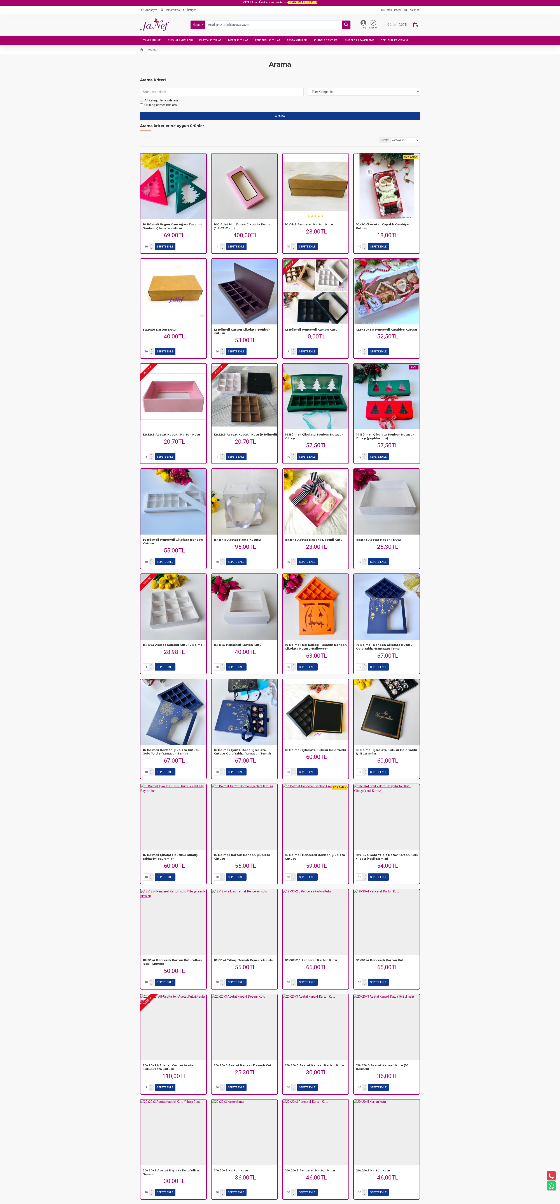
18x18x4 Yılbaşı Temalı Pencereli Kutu (243, 960)
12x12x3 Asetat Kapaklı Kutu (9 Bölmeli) (245, 434)
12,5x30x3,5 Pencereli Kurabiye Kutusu (386, 329)
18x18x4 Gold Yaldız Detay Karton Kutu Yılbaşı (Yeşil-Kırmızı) (387, 856)
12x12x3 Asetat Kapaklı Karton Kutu (171, 434)
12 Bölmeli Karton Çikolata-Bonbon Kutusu (242, 331)
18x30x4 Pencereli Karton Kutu (381, 960)
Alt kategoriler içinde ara (161, 100)
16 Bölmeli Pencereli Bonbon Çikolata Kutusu (315, 856)
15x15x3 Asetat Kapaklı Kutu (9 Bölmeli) (174, 644)
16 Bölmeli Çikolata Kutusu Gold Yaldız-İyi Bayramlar (387, 751)
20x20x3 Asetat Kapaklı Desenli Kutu (243, 1065)
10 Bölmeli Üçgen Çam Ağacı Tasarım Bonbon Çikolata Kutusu (172, 226)
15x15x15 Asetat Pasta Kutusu (237, 539)
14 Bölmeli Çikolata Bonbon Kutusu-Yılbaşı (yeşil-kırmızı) (385, 436)
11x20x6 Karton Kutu (159, 329)
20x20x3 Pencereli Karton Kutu (310, 1170)
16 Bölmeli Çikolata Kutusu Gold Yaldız (315, 750)
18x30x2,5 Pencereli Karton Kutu (311, 960)
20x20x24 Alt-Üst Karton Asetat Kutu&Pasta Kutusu (169, 1067)
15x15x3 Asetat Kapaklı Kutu (378, 539)
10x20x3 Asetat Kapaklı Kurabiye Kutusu (382, 226)
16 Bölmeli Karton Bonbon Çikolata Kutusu (242, 856)
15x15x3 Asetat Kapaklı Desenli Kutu (313, 539)
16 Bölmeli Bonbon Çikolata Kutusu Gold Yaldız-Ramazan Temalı (384, 646)
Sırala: (385, 140)
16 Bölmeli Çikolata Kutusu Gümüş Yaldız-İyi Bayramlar (170, 856)
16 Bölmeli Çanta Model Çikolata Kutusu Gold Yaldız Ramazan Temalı (242, 751)
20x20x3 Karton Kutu (231, 1170)
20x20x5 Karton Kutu (373, 1170)
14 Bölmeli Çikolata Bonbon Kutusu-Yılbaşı (314, 436)
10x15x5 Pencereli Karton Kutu (309, 224)
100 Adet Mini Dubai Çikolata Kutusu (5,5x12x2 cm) (243, 226)
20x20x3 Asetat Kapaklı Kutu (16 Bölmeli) (382, 1067)
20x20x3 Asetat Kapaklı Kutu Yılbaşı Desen (172, 1172)
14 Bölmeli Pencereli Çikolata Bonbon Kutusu (173, 541)
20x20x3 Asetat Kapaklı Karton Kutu (314, 1065)
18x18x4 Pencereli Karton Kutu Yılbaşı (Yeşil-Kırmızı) (173, 961)
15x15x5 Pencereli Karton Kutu (237, 644)
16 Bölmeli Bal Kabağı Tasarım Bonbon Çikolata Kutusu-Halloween (316, 646)
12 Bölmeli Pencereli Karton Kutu (311, 329)
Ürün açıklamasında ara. (160, 105)
